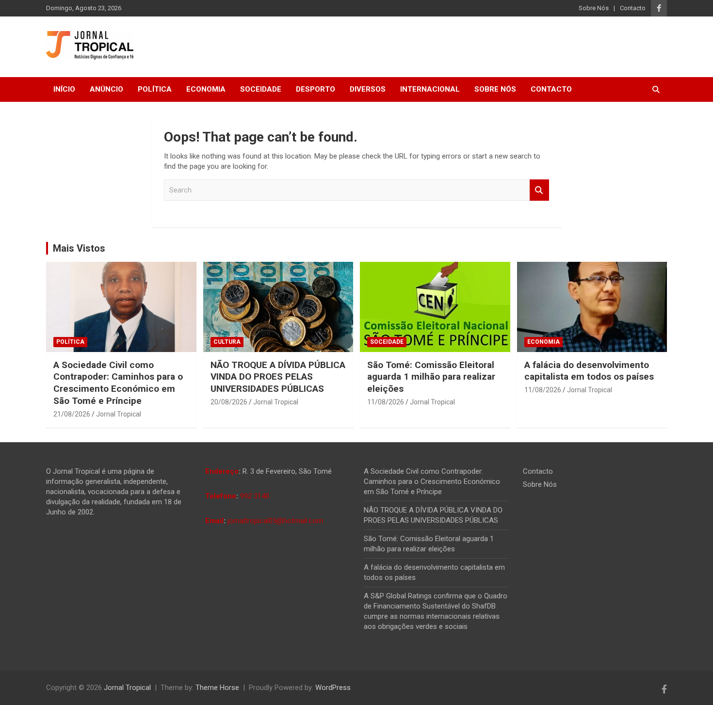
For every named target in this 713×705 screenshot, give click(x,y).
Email (214, 520)
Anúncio (106, 89)
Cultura (227, 341)
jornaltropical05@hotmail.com (275, 520)
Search (539, 190)
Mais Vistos (79, 248)
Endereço (222, 471)
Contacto (633, 8)
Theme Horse (217, 687)
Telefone (220, 496)
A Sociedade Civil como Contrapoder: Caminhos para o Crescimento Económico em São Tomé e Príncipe (118, 382)
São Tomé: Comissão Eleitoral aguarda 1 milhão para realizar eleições (431, 376)
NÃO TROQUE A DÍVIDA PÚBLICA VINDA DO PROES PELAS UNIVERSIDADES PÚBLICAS (278, 376)
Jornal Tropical (118, 414)
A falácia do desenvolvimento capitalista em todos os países (589, 371)
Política (155, 89)
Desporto (315, 89)
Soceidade (260, 89)
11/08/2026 (385, 402)
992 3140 (254, 496)
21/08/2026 (71, 414)
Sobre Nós (594, 8)
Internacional (430, 89)
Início (64, 89)
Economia (206, 89)
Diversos (368, 89)
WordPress (333, 687)
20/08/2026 (229, 402)
